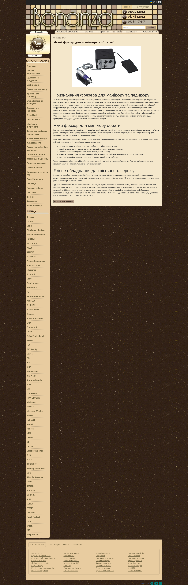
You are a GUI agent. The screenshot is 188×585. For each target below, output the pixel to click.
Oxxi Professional (35, 451)
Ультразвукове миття (105, 558)
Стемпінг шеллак (103, 568)
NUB (29, 433)
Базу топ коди (37, 565)
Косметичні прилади (37, 138)
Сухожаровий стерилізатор (43, 558)
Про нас (88, 31)
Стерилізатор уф (103, 560)
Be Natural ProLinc (35, 296)
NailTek (30, 429)
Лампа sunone (134, 555)
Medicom (31, 402)
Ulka (29, 521)
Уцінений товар (34, 206)
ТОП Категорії (37, 544)
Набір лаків (100, 555)
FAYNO (30, 341)
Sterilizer (31, 491)
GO (28, 358)
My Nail (30, 416)
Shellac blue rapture (72, 553)
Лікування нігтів (34, 168)
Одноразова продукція (33, 79)
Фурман (31, 217)
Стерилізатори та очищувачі (35, 102)
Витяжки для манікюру (33, 109)
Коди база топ (134, 563)
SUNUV (30, 504)
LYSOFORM (32, 394)
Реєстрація (142, 7)
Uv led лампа (69, 555)
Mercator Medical (35, 411)
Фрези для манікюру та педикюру (37, 132)
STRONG (31, 495)
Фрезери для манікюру (33, 95)
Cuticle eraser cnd (71, 570)
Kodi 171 (131, 568)
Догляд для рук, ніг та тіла (37, 173)
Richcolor (31, 257)
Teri (28, 292)
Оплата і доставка (67, 31)
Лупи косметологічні (105, 570)
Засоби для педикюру (37, 159)
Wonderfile (32, 288)
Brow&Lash (32, 115)
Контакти (131, 31)
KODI (29, 385)
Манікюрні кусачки (39, 570)
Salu (29, 473)
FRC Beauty (32, 349)
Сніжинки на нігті (38, 560)
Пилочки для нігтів (136, 553)
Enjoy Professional (35, 336)
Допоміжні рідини (36, 154)
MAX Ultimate (33, 398)
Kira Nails (31, 376)
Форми (30, 197)
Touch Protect (33, 517)
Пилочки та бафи (35, 188)
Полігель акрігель (103, 565)
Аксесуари (32, 201)
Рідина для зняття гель (41, 555)
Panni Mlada (33, 283)
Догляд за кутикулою (37, 163)
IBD (28, 363)
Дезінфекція (33, 85)
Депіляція (31, 184)
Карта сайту (150, 31)
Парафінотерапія (35, 179)
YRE (28, 530)
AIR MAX (31, 301)
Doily (29, 279)
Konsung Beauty (34, 380)
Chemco (30, 314)
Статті (117, 31)
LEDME (30, 221)
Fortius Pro (32, 244)
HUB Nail (31, 239)
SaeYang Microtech (36, 469)
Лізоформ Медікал (36, 230)
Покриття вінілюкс (71, 560)
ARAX (29, 248)
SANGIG (30, 252)
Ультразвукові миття (72, 568)
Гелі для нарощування (33, 72)
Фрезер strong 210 (71, 563)
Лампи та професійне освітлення (37, 148)
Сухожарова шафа (136, 558)
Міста (66, 544)
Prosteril (31, 274)
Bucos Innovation (35, 319)
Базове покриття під (104, 563)
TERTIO (30, 508)
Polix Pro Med (33, 266)
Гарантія (104, 31)
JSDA (29, 367)
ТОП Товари (53, 544)
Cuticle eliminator (135, 570)
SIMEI (29, 482)
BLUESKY (31, 305)
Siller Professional (35, 477)
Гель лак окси (69, 558)
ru (159, 2)
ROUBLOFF (31, 464)
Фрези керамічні (135, 560)
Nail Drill (31, 420)
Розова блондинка (36, 261)
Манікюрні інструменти (33, 125)
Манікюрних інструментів (42, 568)
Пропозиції (78, 544)
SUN (29, 499)
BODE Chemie (33, 310)
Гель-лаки (31, 66)
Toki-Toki (31, 513)
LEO (28, 389)
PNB (29, 455)
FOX (28, 345)
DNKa (29, 332)
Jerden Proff (32, 371)
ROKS (29, 460)
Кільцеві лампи (34, 143)
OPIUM (30, 446)
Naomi (30, 424)
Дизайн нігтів (33, 120)
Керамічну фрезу (103, 553)
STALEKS (31, 486)
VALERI (30, 526)
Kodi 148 (67, 565)
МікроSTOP (32, 535)
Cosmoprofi (32, 327)
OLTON (30, 438)
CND (29, 323)
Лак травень (36, 553)
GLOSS (30, 354)
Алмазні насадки (135, 565)
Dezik (29, 226)
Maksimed (31, 270)
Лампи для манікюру (37, 89)
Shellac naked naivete (40, 563)
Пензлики (31, 193)
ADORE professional (36, 235)
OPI (28, 442)
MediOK (30, 407)
